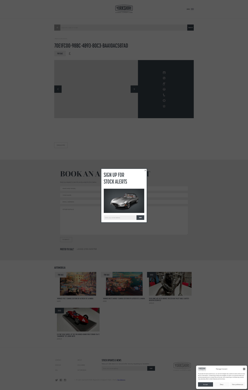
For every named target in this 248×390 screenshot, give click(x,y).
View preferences (237, 384)
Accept (205, 384)
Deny (221, 384)
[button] (244, 369)
